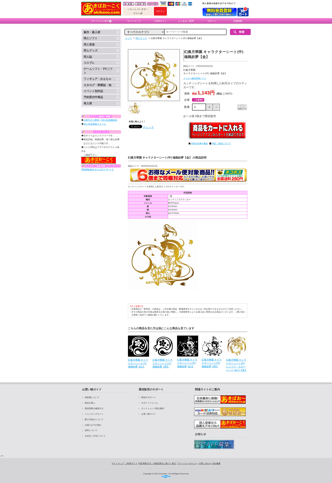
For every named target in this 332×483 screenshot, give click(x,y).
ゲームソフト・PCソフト (98, 70)
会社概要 (216, 463)
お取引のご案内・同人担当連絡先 (100, 120)
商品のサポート (148, 397)
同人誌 (88, 56)
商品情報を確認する (94, 408)
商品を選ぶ (90, 403)
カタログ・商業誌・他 (97, 85)
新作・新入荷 (92, 32)
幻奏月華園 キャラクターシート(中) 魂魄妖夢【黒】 (212, 363)
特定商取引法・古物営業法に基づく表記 (157, 463)
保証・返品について (221, 143)
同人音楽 (89, 44)
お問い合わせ (205, 463)
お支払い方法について (95, 436)
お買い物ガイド (148, 414)
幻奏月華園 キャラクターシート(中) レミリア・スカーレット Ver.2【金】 (236, 365)
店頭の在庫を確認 (199, 143)
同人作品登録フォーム (95, 124)
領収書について (92, 397)
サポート (211, 21)
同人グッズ (91, 50)
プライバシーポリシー (187, 463)
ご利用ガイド (160, 21)
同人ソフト (91, 38)
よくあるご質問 (186, 21)
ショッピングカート (94, 414)
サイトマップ (134, 21)
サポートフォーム (149, 403)
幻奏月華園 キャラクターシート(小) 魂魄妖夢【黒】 (163, 363)
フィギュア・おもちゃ (97, 78)
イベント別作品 (93, 91)
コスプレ (89, 62)
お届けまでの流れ (93, 425)
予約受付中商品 (93, 97)
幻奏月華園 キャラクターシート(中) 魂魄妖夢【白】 (187, 363)
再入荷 (88, 103)
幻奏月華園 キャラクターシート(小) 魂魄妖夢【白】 (138, 363)
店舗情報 (237, 21)
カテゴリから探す (100, 21)
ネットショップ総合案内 (152, 408)
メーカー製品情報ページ (194, 78)
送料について (91, 430)
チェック (148, 127)
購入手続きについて (94, 419)
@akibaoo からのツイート (97, 169)
